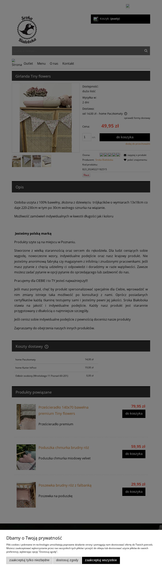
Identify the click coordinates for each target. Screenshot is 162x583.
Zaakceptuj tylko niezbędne (29, 560)
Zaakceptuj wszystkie (101, 560)
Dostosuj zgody (67, 560)
